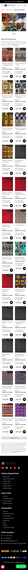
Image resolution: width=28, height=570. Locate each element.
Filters (14, 34)
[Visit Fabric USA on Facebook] (18, 467)
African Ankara (17, 451)
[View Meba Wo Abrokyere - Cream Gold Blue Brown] (20, 119)
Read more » (16, 45)
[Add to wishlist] (11, 76)
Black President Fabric (6, 355)
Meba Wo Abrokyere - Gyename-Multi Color (7, 128)
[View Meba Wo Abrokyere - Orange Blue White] (7, 54)
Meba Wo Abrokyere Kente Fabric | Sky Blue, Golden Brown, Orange (7, 387)
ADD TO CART (5, 76)
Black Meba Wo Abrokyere (19, 161)
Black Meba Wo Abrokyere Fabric (19, 355)
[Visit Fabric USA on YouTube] (2, 467)
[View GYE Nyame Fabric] (20, 216)
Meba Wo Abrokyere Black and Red (7, 193)
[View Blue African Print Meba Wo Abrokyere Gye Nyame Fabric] (20, 248)
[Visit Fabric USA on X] (10, 467)
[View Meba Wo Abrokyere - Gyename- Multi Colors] (7, 87)
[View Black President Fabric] (7, 345)
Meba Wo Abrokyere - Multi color (7, 161)
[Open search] (18, 5)
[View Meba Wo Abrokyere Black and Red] (7, 184)
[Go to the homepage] (10, 5)
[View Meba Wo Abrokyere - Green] (20, 54)
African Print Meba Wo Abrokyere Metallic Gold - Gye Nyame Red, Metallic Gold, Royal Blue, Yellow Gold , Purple (20, 290)
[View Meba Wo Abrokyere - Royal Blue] (20, 87)
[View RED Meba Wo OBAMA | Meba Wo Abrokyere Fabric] (20, 184)
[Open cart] (25, 5)
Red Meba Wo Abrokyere (5, 290)
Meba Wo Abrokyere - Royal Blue (20, 96)
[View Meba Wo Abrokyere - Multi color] (7, 151)
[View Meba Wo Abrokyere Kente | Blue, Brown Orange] (20, 377)
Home (2, 10)
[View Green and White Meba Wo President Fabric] (7, 248)
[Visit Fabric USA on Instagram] (6, 467)
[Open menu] (2, 5)
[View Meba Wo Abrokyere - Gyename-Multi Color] (7, 119)
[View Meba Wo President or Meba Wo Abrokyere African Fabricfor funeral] (20, 313)
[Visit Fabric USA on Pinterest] (14, 467)
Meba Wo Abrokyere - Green (20, 64)
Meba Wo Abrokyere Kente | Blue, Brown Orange (20, 387)
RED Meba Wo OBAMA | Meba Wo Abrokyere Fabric (20, 193)
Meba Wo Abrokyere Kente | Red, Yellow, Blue (7, 419)
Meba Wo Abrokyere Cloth (7, 322)
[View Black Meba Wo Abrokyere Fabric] (20, 345)
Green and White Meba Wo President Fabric (7, 258)
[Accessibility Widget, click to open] (3, 567)
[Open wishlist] (21, 5)
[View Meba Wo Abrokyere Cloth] (7, 313)
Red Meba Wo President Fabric (6, 225)
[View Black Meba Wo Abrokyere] (20, 151)
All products (9, 10)
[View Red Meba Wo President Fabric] (7, 216)
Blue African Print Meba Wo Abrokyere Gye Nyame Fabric (20, 258)
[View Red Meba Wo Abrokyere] (7, 280)
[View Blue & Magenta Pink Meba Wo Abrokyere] (20, 410)
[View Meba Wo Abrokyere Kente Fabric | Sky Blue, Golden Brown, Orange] (7, 377)
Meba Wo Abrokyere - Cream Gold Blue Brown (20, 128)
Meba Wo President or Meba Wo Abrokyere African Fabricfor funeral (20, 322)
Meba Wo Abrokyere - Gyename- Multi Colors (7, 96)
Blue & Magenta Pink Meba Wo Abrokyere (20, 419)
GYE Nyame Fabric (20, 225)
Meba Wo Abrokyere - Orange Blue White (7, 64)
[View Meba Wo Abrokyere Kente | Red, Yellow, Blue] (7, 410)
